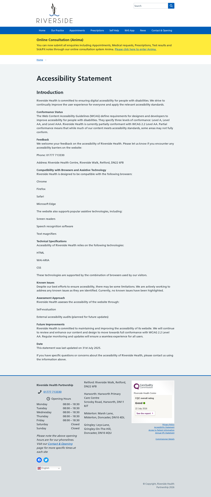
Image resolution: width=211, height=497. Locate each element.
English (45, 468)
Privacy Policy (168, 424)
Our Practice (57, 30)
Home (42, 30)
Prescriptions (97, 30)
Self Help (114, 30)
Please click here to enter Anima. (135, 49)
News (143, 30)
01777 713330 (52, 391)
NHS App (129, 30)
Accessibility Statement (164, 427)
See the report (144, 413)
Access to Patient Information (161, 430)
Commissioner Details (165, 439)
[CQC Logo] (143, 389)
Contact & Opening (162, 30)
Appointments (77, 30)
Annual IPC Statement (164, 433)
